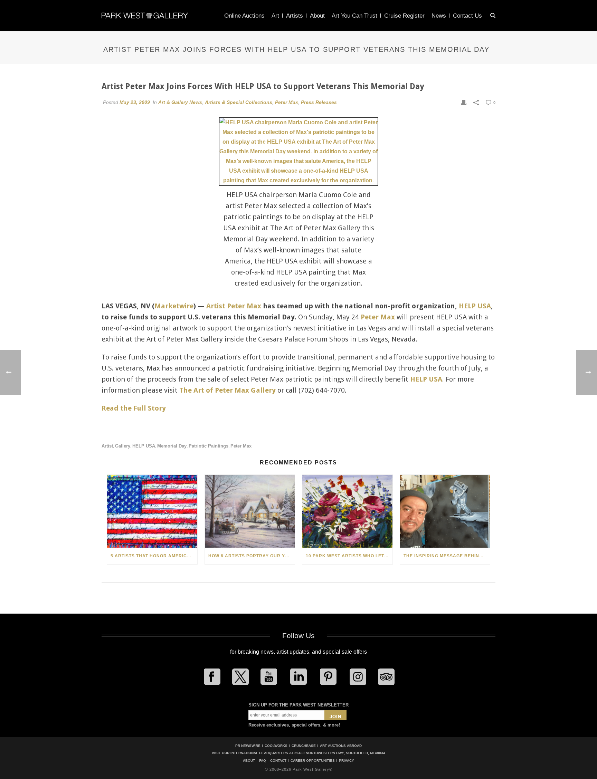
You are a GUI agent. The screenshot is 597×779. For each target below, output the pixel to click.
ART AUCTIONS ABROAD (341, 746)
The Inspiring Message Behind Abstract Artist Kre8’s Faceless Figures (447, 556)
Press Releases (319, 102)
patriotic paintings (208, 446)
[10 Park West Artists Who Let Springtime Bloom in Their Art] (347, 511)
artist (107, 446)
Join (335, 716)
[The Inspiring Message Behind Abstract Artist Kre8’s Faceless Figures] (445, 511)
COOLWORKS (276, 746)
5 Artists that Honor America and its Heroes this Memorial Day (154, 556)
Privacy (346, 760)
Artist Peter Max (233, 306)
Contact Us (467, 15)
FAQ (262, 760)
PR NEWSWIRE (247, 746)
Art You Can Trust (354, 15)
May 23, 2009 (135, 102)
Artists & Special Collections (238, 102)
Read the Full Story (134, 408)
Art (275, 15)
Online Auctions (244, 15)
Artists (294, 15)
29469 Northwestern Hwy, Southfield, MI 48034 (339, 753)
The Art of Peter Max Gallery (227, 390)
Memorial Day (172, 446)
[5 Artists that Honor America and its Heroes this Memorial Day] (152, 511)
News (439, 15)
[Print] (463, 102)
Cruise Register (404, 15)
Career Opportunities (313, 760)
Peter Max (286, 102)
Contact (278, 760)
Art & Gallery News (180, 102)
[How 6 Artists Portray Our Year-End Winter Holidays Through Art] (250, 511)
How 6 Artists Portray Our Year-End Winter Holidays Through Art (251, 556)
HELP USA (475, 306)
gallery (122, 446)
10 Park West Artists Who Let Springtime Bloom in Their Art (349, 556)
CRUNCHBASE (304, 746)
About (317, 15)
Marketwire (173, 306)
